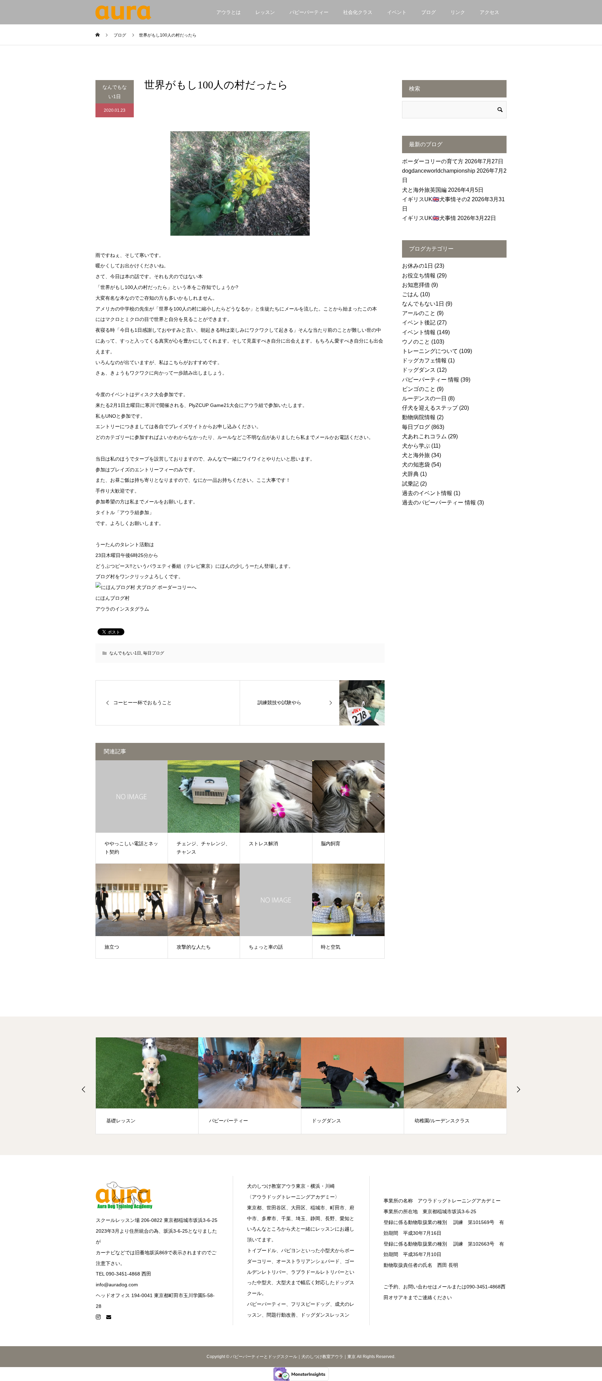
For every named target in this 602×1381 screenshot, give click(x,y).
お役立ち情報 (418, 275)
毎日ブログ (153, 653)
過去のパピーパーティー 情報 (439, 502)
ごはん (410, 294)
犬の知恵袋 (416, 465)
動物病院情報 (418, 417)
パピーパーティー (309, 12)
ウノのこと (416, 342)
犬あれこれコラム (424, 436)
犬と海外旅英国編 (424, 190)
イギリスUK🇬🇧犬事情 (429, 218)
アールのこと (418, 313)
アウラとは (228, 12)
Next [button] (518, 1089)
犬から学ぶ (416, 446)
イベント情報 (418, 332)
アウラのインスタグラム (122, 609)
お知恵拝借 (416, 285)
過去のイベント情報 (427, 493)
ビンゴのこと (418, 389)
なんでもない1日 (114, 91)
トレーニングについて (430, 351)
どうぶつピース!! (113, 566)
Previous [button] (83, 1089)
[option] (147, 1085)
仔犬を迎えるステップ (430, 408)
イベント (397, 12)
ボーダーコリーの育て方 (432, 161)
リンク (457, 12)
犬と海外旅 (416, 455)
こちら (176, 362)
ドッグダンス (418, 370)
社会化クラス (357, 12)
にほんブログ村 (112, 598)
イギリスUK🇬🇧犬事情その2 (436, 199)
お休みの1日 (417, 266)
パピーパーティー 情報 (430, 380)
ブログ (428, 12)
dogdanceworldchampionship (438, 171)
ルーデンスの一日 (424, 398)
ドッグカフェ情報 (424, 360)
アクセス (489, 12)
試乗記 (410, 484)
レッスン (265, 12)
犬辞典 (410, 474)
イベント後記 (418, 322)
